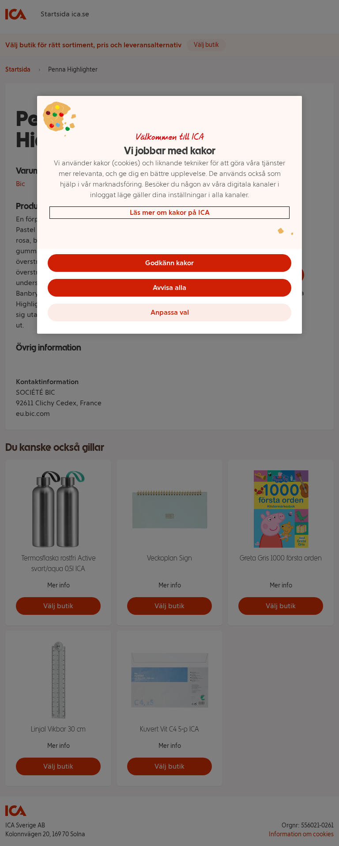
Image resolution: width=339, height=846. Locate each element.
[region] (169, 215)
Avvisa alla (169, 287)
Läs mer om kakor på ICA (170, 212)
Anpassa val (170, 312)
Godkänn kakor (169, 263)
